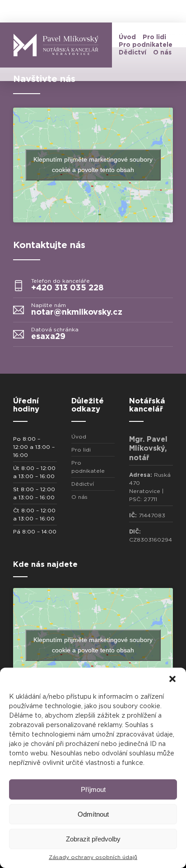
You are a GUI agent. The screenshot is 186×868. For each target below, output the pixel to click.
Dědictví (132, 53)
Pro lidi (154, 37)
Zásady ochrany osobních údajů (93, 857)
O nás (162, 53)
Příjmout (93, 789)
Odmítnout (93, 814)
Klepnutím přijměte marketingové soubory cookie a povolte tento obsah (93, 164)
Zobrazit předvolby (93, 839)
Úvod (127, 37)
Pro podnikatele (145, 45)
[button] (172, 678)
